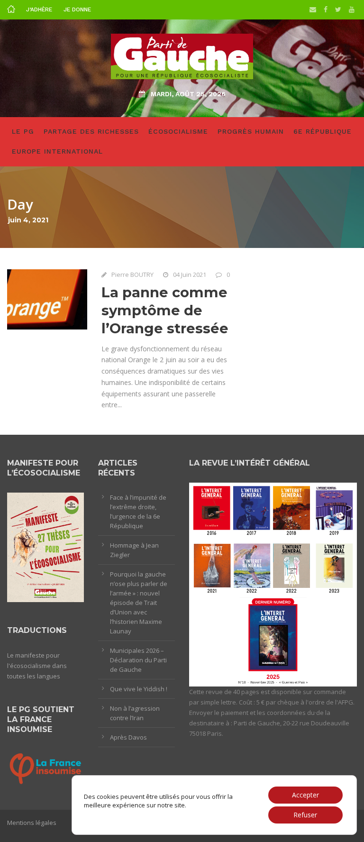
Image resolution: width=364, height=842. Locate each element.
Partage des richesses (91, 131)
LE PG (23, 131)
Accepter (305, 794)
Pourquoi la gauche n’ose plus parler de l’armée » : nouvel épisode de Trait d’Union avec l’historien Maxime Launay (138, 602)
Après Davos (128, 737)
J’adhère (39, 9)
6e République (322, 131)
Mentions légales (31, 822)
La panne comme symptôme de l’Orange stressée (164, 310)
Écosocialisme (178, 131)
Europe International (57, 151)
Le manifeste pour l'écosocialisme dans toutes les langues (37, 665)
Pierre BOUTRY (132, 274)
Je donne (77, 9)
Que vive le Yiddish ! (138, 689)
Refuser (305, 814)
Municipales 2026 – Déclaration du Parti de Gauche (138, 660)
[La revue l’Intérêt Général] (273, 583)
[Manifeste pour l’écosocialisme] (45, 546)
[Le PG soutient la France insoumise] (45, 767)
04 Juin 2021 (189, 274)
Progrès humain (251, 131)
